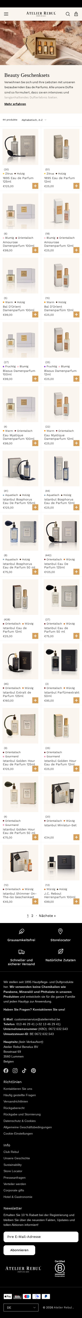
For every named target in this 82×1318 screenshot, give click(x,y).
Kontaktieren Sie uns (17, 1088)
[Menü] (6, 14)
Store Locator (12, 1171)
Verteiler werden (14, 1184)
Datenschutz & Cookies (19, 1121)
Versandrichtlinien (15, 1101)
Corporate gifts (13, 1190)
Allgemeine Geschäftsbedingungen (27, 1127)
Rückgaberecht (13, 1108)
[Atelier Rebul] (41, 14)
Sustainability (12, 1164)
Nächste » (47, 916)
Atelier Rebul (63, 1307)
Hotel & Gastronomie (17, 1197)
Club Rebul (11, 1152)
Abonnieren (19, 1250)
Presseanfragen (14, 1177)
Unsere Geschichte (16, 1158)
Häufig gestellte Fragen (19, 1095)
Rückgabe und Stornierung (22, 1114)
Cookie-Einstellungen (18, 1133)
